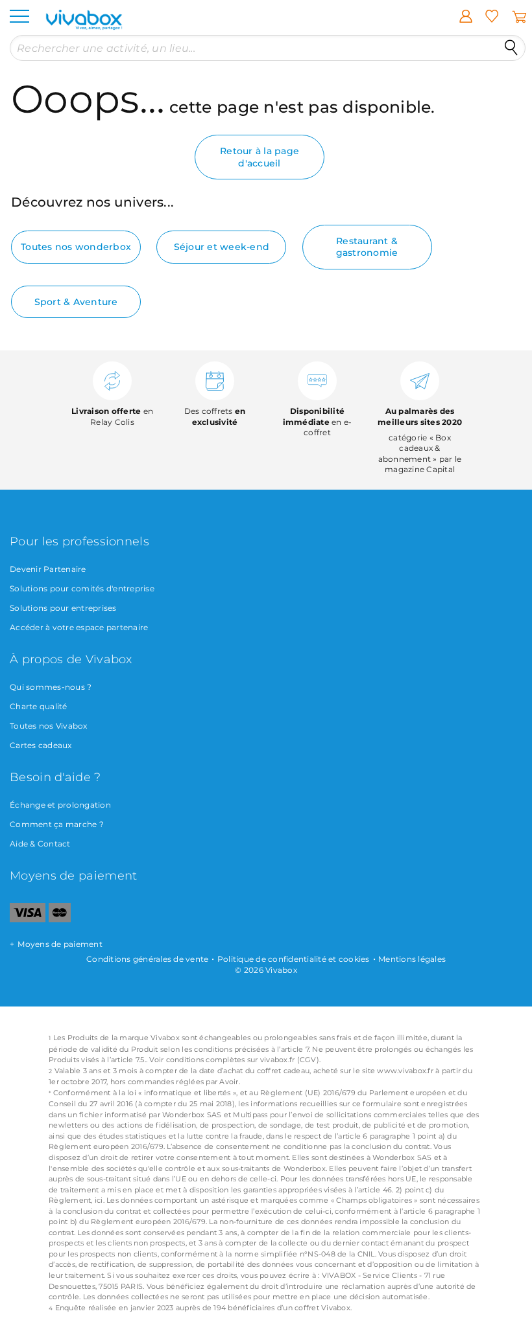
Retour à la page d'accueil (259, 156)
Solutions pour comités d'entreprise (82, 588)
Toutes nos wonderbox (76, 247)
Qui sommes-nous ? (50, 687)
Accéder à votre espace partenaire (79, 627)
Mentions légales (412, 959)
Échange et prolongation (60, 805)
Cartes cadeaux (41, 745)
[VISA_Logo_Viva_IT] (27, 919)
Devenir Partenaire (48, 569)
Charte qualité (38, 706)
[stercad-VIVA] (60, 919)
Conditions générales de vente (147, 959)
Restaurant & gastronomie (367, 246)
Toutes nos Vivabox (49, 726)
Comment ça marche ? (57, 824)
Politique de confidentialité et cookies (293, 959)
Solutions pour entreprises (63, 608)
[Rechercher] (511, 48)
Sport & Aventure (76, 302)
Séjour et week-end (222, 247)
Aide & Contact (40, 843)
